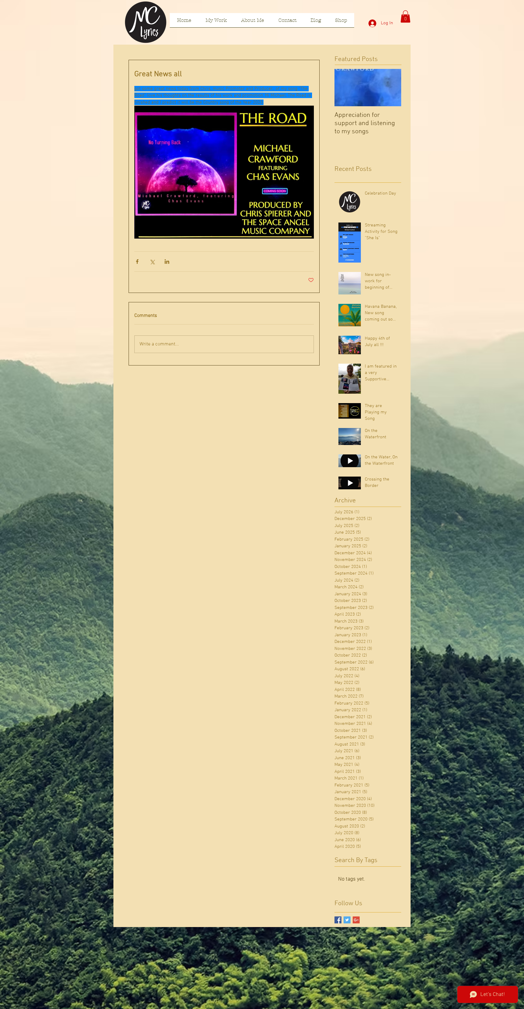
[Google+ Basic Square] (356, 919)
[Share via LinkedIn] (167, 261)
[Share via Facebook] (137, 261)
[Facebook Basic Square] (337, 919)
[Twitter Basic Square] (347, 919)
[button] (405, 16)
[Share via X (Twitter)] (152, 261)
